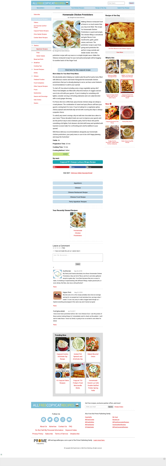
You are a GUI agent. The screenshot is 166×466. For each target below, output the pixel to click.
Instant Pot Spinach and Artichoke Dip (78, 356)
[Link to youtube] (69, 419)
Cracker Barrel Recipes (41, 37)
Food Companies (39, 83)
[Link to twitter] (50, 419)
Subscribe (37, 14)
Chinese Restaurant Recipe (77, 192)
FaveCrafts (88, 417)
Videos (36, 22)
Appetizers (78, 183)
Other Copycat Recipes (41, 86)
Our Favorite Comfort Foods (40, 26)
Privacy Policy (37, 434)
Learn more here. (99, 440)
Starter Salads (40, 56)
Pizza (35, 89)
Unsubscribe (74, 434)
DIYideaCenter (89, 427)
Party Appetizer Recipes (78, 202)
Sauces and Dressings (40, 96)
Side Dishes (37, 100)
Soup (38, 52)
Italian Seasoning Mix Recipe (127, 141)
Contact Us (62, 426)
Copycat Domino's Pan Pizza (112, 122)
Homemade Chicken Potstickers (78, 233)
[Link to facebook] (43, 419)
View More (119, 52)
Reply (55, 287)
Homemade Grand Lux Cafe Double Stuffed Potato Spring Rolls (93, 385)
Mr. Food (115, 417)
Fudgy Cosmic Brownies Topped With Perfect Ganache (112, 142)
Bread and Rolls (38, 59)
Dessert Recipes (39, 69)
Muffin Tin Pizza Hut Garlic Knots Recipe (127, 76)
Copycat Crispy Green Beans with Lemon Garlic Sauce (112, 96)
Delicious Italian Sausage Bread (81, 173)
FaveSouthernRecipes (119, 424)
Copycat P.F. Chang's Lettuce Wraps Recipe (78, 162)
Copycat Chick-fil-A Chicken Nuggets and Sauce (127, 96)
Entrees (36, 76)
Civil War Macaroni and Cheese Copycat (120, 48)
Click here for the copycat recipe (78, 70)
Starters (36, 45)
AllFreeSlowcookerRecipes (120, 422)
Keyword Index (71, 430)
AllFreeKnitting (89, 422)
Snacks (36, 103)
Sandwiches (37, 93)
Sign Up (110, 406)
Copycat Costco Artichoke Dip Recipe (62, 356)
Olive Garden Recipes (40, 34)
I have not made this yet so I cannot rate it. (67, 251)
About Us (43, 426)
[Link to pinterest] (56, 419)
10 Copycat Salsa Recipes (62, 381)
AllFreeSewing (89, 424)
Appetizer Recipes (42, 49)
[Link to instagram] (62, 419)
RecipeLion (115, 419)
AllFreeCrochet (89, 419)
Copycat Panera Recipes (41, 31)
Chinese (78, 188)
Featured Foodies (39, 79)
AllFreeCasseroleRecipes (120, 427)
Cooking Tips (38, 66)
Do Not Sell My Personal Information (49, 430)
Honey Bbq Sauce (127, 121)
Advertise (52, 426)
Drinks (36, 73)
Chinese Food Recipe (78, 197)
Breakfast (37, 62)
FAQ (70, 426)
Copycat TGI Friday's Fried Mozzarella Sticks (78, 384)
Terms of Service (61, 434)
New (107, 104)
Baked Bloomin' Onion (93, 355)
